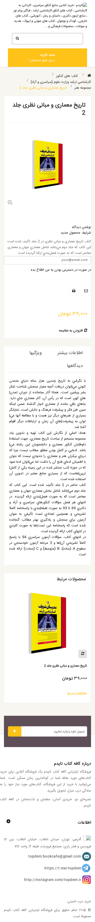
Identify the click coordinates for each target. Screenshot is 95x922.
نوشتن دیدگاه (81, 227)
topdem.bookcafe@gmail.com (54, 857)
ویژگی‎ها (36, 353)
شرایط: (86, 233)
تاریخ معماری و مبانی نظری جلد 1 (37, 665)
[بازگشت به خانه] (89, 76)
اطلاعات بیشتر (70, 353)
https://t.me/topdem (62, 868)
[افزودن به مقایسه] (54, 654)
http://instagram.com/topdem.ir (52, 880)
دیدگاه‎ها (75, 366)
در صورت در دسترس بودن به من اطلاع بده (61, 270)
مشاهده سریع (49, 693)
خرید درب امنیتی (79, 901)
